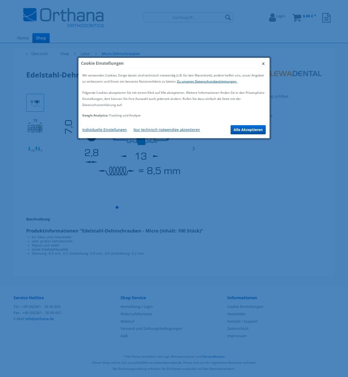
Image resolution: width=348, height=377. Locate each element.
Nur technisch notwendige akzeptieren (166, 129)
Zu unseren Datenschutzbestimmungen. (207, 81)
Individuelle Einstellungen (104, 129)
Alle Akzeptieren (248, 129)
